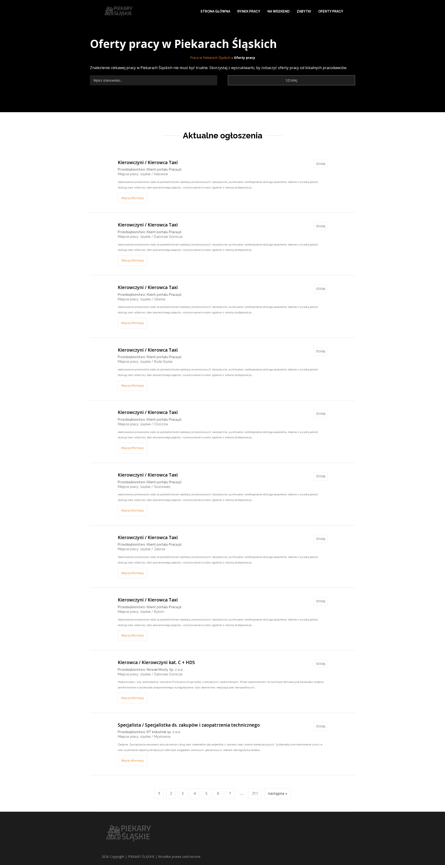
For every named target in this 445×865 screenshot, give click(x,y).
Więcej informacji (132, 198)
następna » (277, 793)
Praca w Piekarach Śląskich (210, 57)
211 (255, 793)
